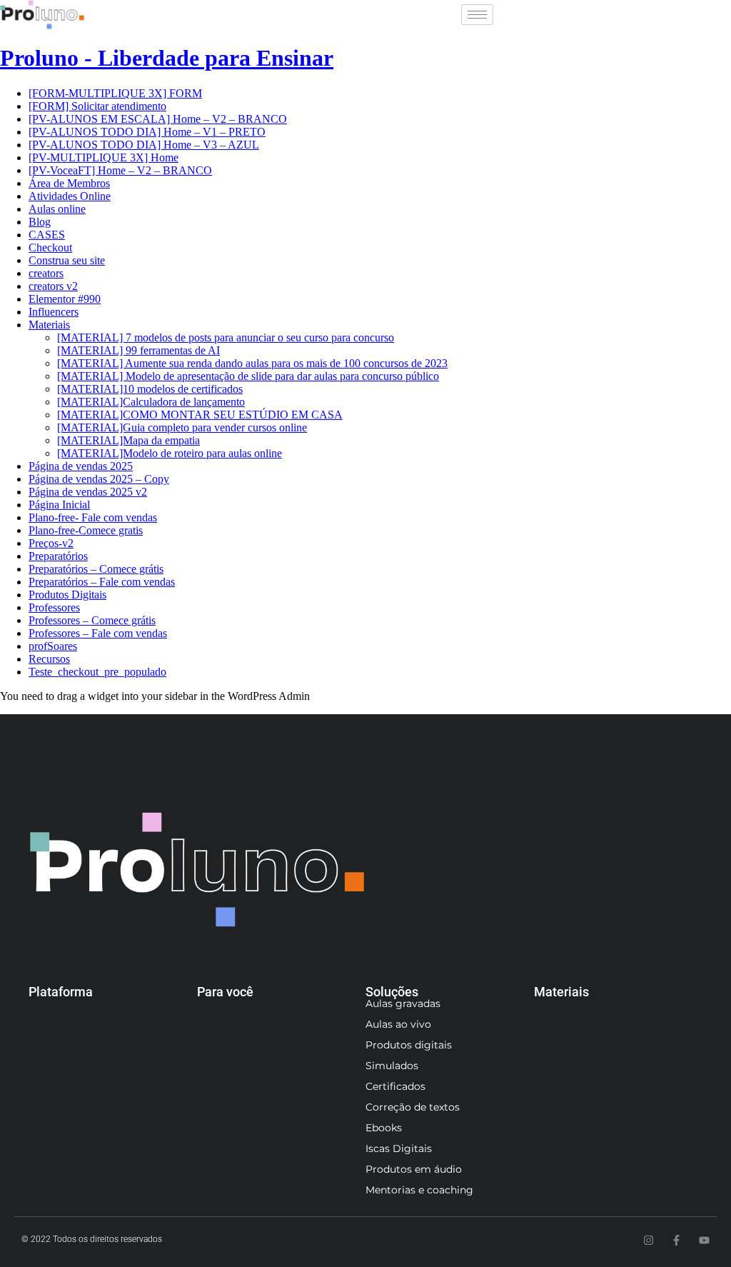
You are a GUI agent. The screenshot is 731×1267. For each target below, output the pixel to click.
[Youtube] (704, 1240)
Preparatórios (58, 556)
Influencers (54, 312)
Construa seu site (67, 260)
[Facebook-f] (676, 1240)
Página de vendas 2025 (81, 466)
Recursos (49, 659)
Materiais (49, 325)
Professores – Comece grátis (92, 620)
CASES (47, 235)
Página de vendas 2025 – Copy (99, 479)
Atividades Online (70, 196)
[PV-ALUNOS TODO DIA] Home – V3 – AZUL (144, 145)
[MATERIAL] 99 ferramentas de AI (138, 350)
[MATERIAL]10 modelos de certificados (150, 389)
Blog (40, 222)
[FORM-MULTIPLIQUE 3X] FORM (115, 93)
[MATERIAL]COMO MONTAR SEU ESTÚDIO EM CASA (200, 415)
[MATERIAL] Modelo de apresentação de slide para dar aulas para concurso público (248, 376)
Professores (54, 607)
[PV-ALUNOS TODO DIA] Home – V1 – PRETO (147, 132)
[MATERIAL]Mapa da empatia (128, 440)
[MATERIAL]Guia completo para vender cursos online (182, 427)
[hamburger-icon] (477, 14)
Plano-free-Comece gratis (86, 530)
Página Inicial (59, 505)
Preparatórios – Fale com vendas (102, 582)
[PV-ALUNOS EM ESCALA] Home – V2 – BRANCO (158, 119)
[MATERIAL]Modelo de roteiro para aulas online (169, 453)
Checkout (50, 247)
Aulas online (57, 209)
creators (46, 273)
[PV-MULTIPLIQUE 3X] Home (103, 157)
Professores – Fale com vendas (98, 633)
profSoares (53, 646)
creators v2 (53, 286)
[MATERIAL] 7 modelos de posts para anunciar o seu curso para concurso (225, 337)
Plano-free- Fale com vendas (93, 517)
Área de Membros (69, 183)
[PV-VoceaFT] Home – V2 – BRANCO (120, 170)
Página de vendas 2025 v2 (88, 492)
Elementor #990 (65, 299)
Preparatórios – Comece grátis (96, 569)
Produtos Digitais (67, 595)
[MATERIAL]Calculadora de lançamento (151, 402)
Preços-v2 (51, 543)
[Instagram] (648, 1240)
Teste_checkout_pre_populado (97, 672)
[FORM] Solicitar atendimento (97, 106)
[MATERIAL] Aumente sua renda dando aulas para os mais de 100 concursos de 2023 (252, 363)
